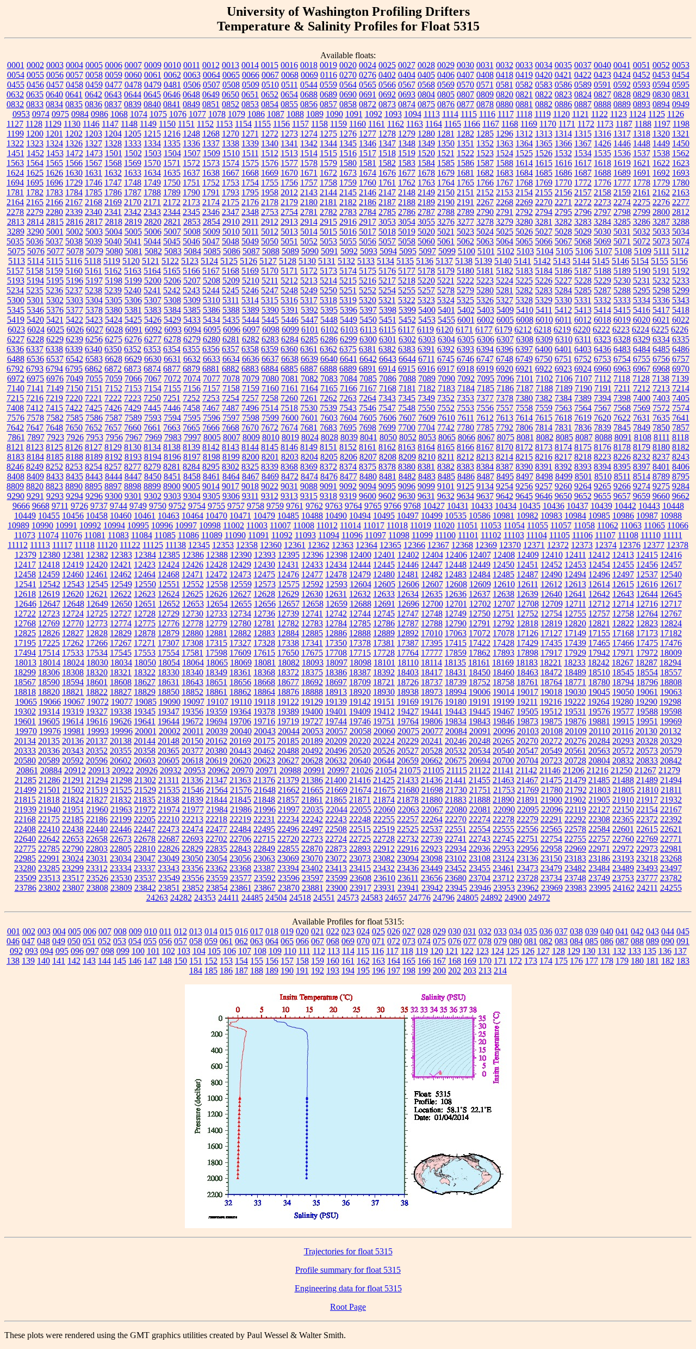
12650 (121, 603)
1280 (426, 133)
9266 (622, 486)
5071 (622, 241)
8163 (406, 447)
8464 (231, 476)
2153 (504, 192)
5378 (94, 310)
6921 (524, 368)
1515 (328, 153)
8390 (524, 466)
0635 (35, 94)
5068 (583, 241)
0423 (602, 74)
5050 (269, 241)
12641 (575, 594)
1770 (563, 182)
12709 (552, 603)
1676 (387, 172)
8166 (465, 447)
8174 (563, 447)
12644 (647, 594)
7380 (524, 398)
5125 (229, 261)
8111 (662, 437)
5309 (192, 300)
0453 (661, 74)
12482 (432, 574)
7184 (466, 388)
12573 (265, 584)
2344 (172, 212)
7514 (269, 407)
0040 (602, 65)
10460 (121, 515)
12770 (73, 623)
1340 (269, 143)
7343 (387, 398)
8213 (485, 456)
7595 (192, 417)
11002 (233, 525)
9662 (680, 496)
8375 (367, 466)
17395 (432, 643)
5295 (641, 290)
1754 (250, 182)
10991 (66, 525)
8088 (603, 437)
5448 (329, 319)
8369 (309, 466)
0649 (211, 94)
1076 (178, 114)
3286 (641, 221)
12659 (336, 603)
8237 (661, 456)
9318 (328, 496)
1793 (230, 192)
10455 (49, 515)
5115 (54, 261)
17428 (503, 643)
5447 (309, 319)
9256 (524, 486)
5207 (192, 280)
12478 (336, 574)
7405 (680, 398)
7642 (15, 427)
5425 (133, 319)
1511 (250, 153)
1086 (256, 114)
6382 (387, 349)
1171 (566, 123)
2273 (602, 202)
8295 (211, 466)
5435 (231, 319)
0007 (133, 65)
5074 (680, 241)
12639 (527, 594)
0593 (641, 84)
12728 (145, 613)
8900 (172, 486)
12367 (438, 545)
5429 (172, 319)
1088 (295, 114)
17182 (671, 633)
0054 (15, 74)
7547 (387, 407)
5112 (680, 251)
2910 (231, 221)
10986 (623, 515)
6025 (55, 329)
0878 (485, 104)
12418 (49, 564)
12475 (264, 574)
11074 (48, 535)
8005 (212, 437)
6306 (485, 339)
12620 (73, 594)
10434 (506, 505)
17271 (145, 643)
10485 (288, 515)
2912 (269, 221)
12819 (551, 623)
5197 (94, 280)
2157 (583, 192)
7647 (35, 427)
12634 (408, 594)
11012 (327, 525)
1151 (186, 123)
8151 (328, 447)
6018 (602, 319)
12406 (456, 554)
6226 (679, 329)
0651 (250, 94)
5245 (230, 290)
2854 (211, 221)
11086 (188, 535)
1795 (250, 192)
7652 (93, 427)
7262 (328, 398)
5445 (270, 319)
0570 (465, 84)
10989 (18, 525)
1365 (543, 143)
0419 (524, 74)
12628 (264, 594)
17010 (432, 633)
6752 (583, 359)
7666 (211, 427)
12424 (168, 564)
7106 (564, 378)
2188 (406, 202)
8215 (524, 456)
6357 (230, 349)
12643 (623, 594)
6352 (132, 349)
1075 (158, 114)
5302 (55, 300)
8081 (525, 437)
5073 (661, 241)
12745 (384, 613)
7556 (485, 407)
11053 (490, 525)
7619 (583, 417)
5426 (152, 319)
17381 (384, 643)
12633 (384, 594)
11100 (445, 535)
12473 (240, 574)
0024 (367, 65)
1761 (387, 182)
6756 (661, 359)
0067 (270, 74)
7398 (622, 398)
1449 (661, 143)
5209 (231, 280)
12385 (169, 554)
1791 (211, 192)
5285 (583, 290)
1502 (133, 153)
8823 (54, 486)
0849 (191, 104)
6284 (290, 339)
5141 (522, 261)
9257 (543, 486)
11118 (84, 545)
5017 (367, 231)
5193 (15, 280)
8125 (54, 447)
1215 (152, 133)
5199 (133, 280)
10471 (240, 515)
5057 (387, 241)
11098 (398, 535)
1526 (543, 153)
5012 (269, 231)
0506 (192, 84)
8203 (290, 456)
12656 (265, 603)
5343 (680, 300)
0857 (328, 104)
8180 (661, 447)
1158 (319, 123)
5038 (74, 241)
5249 (309, 290)
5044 (152, 241)
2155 (543, 192)
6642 (368, 359)
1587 (485, 163)
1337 (211, 143)
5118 (92, 261)
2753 (269, 212)
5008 (192, 231)
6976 (55, 378)
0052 (661, 65)
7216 (35, 398)
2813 (15, 221)
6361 (309, 349)
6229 (55, 339)
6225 (660, 329)
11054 (514, 525)
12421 (121, 564)
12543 (73, 584)
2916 (348, 221)
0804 (426, 94)
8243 (680, 456)
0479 (152, 84)
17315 (216, 643)
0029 (446, 65)
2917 (367, 221)
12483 (456, 574)
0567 (406, 84)
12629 (288, 594)
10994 (114, 525)
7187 (524, 388)
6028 (114, 329)
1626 (54, 172)
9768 (412, 505)
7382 (543, 398)
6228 (35, 339)
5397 (368, 310)
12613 (575, 584)
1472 (74, 153)
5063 (485, 241)
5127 (268, 261)
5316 (289, 300)
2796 (583, 212)
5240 (132, 290)
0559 (328, 84)
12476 (288, 574)
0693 (406, 94)
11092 (282, 535)
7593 (152, 417)
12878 (145, 633)
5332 (602, 300)
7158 (231, 388)
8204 (309, 456)
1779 (661, 182)
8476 (329, 476)
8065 (447, 437)
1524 (504, 153)
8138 (172, 447)
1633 (132, 172)
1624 (15, 172)
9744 (118, 505)
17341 (312, 643)
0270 (348, 74)
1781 (15, 192)
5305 (113, 300)
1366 (563, 143)
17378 (360, 643)
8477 (348, 476)
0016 (289, 65)
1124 (637, 114)
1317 (622, 133)
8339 (269, 466)
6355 (191, 349)
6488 (15, 359)
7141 (35, 388)
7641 (680, 417)
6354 (172, 349)
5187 (583, 270)
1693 (680, 172)
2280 (54, 212)
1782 (35, 192)
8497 (524, 476)
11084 (141, 535)
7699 (387, 427)
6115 (387, 329)
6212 (523, 329)
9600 (367, 496)
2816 (74, 221)
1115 (469, 114)
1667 (230, 172)
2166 (54, 202)
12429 (240, 564)
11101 (468, 535)
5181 (485, 270)
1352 (485, 143)
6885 (289, 368)
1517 (367, 153)
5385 (192, 310)
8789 (661, 476)
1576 (269, 163)
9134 (485, 486)
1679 (446, 172)
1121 (580, 114)
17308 (192, 643)
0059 (113, 74)
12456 (647, 564)
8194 (152, 456)
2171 (152, 202)
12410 (552, 554)
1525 (524, 153)
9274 (641, 486)
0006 (113, 65)
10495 (384, 515)
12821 (599, 623)
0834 (54, 104)
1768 (524, 182)
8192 (113, 456)
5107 (603, 251)
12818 (527, 623)
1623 (680, 163)
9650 (563, 496)
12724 (73, 613)
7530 (309, 407)
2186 (367, 202)
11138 (175, 545)
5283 (543, 290)
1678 (426, 172)
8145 (269, 447)
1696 (54, 182)
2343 (152, 212)
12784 (336, 623)
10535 (456, 515)
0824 (583, 94)
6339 (74, 349)
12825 (25, 633)
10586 (479, 515)
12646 (25, 603)
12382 (97, 554)
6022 (680, 319)
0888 (602, 104)
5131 (326, 261)
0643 (113, 94)
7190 (583, 388)
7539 (328, 407)
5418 (680, 310)
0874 (406, 104)
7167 (368, 388)
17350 (336, 643)
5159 (54, 270)
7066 (133, 378)
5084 (192, 251)
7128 (641, 378)
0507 (211, 84)
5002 (74, 231)
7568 (622, 407)
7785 (485, 427)
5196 (74, 280)
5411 (544, 310)
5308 (172, 300)
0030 (465, 65)
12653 (193, 603)
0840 (152, 104)
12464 (145, 574)
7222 (113, 398)
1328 (113, 143)
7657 (113, 427)
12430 (264, 564)
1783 (54, 192)
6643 (387, 359)
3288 (680, 221)
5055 (348, 241)
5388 (231, 310)
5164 (152, 270)
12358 (247, 545)
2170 (132, 202)
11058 (584, 525)
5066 (543, 241)
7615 (543, 417)
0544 (309, 84)
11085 (165, 535)
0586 (563, 84)
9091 (328, 486)
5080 (114, 251)
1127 (15, 123)
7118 (621, 378)
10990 (42, 525)
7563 (563, 407)
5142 (542, 261)
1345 (348, 143)
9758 (255, 505)
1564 (35, 163)
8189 (94, 456)
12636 (456, 594)
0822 (543, 94)
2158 (602, 192)
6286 (329, 339)
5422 (74, 319)
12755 (575, 613)
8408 (15, 476)
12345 (199, 545)
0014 (250, 65)
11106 (582, 535)
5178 (426, 270)
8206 (348, 456)
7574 (680, 407)
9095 (387, 486)
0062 (172, 74)
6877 (172, 368)
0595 (680, 84)
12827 (73, 633)
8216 (543, 456)
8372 (328, 466)
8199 (231, 456)
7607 (407, 417)
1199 (15, 133)
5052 (309, 241)
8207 (368, 456)
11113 (40, 545)
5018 (387, 231)
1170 (547, 123)
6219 (562, 329)
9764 (353, 505)
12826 (49, 633)
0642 (93, 94)
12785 (360, 623)
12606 (408, 584)
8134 (152, 447)
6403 (583, 349)
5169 (250, 270)
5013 (289, 231)
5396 (348, 310)
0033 (524, 65)
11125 (152, 545)
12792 (503, 623)
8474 (309, 476)
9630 (406, 496)
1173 (604, 123)
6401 (563, 349)
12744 (360, 613)
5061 (446, 241)
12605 (384, 584)
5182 (504, 270)
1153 (224, 123)
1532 (563, 153)
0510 (270, 84)
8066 (466, 437)
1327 (93, 143)
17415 (456, 643)
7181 (407, 388)
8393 (583, 466)
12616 (647, 584)
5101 (486, 251)
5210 (250, 280)
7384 (563, 398)
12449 (479, 564)
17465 (599, 643)
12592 (313, 584)
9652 (583, 496)
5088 (270, 251)
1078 (217, 114)
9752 (177, 505)
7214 (680, 388)
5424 (113, 319)
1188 (643, 123)
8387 (504, 466)
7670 (250, 427)
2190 (446, 202)
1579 (328, 163)
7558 (524, 407)
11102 (491, 535)
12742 (336, 613)
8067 (486, 437)
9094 (367, 486)
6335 (680, 339)
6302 (407, 339)
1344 (328, 143)
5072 (641, 241)
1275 (328, 133)
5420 (35, 319)
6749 (524, 359)
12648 (73, 603)
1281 (446, 133)
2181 (328, 202)
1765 (465, 182)
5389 (250, 310)
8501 (583, 476)
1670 (289, 172)
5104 (545, 251)
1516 (348, 153)
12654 (217, 603)
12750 (479, 613)
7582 (55, 417)
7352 (446, 398)
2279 (35, 212)
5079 (94, 251)
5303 (74, 300)
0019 (328, 65)
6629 (133, 359)
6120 (444, 329)
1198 (681, 123)
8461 (211, 476)
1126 (675, 114)
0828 (622, 94)
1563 (15, 163)
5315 (269, 300)
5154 (640, 261)
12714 (623, 603)
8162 (387, 447)
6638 (290, 359)
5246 (250, 290)
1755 (269, 182)
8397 (641, 466)
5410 (524, 310)
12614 (599, 584)
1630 (74, 172)
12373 (582, 545)
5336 (661, 300)
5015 (328, 231)
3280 (524, 221)
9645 (524, 496)
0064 (211, 74)
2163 (680, 192)
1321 (680, 133)
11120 (107, 545)
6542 (74, 359)
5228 (583, 280)
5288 (622, 290)
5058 (406, 241)
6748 (504, 359)
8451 (172, 476)
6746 (465, 359)
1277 (367, 133)
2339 (74, 212)
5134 (385, 261)
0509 (250, 84)
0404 (406, 74)
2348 (250, 212)
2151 (465, 192)
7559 (543, 407)
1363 (504, 143)
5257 (426, 290)
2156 (563, 192)
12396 (313, 554)
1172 (585, 123)
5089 (290, 251)
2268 (504, 202)
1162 (395, 123)
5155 (659, 261)
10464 (192, 515)
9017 (230, 486)
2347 (230, 212)
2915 (328, 221)
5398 (387, 310)
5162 (113, 270)
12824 (671, 623)
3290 (35, 231)
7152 (113, 388)
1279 (406, 133)
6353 (152, 349)
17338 (288, 643)
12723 (49, 613)
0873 (387, 104)
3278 (485, 221)
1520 (426, 153)
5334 (641, 300)
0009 (152, 65)
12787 (408, 623)
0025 (387, 65)
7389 (583, 398)
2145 (348, 192)
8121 (15, 447)
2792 (524, 212)
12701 (456, 603)
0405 (426, 74)
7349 (426, 398)
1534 (583, 153)
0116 (328, 74)
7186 (505, 388)
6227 (15, 339)
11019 (420, 525)
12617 (671, 584)
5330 (563, 300)
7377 (485, 398)
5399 (407, 310)
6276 (133, 339)
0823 (563, 94)
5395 (329, 310)
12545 (97, 584)
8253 (74, 466)
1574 (230, 163)
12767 (671, 613)
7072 (172, 378)
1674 (367, 172)
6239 (74, 339)
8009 (251, 437)
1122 (599, 114)
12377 (653, 545)
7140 (15, 388)
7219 (54, 398)
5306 (133, 300)
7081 (290, 378)
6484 (641, 349)
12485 (503, 574)
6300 (368, 339)
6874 (152, 368)
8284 (191, 466)
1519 (406, 153)
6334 (661, 339)
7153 (133, 388)
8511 (622, 476)
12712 (599, 603)
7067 (152, 378)
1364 (524, 143)
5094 (388, 251)
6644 (407, 359)
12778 (192, 623)
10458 (97, 515)
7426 (113, 407)
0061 (152, 74)
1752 (211, 182)
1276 (348, 133)
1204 (113, 133)
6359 (269, 349)
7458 (191, 407)
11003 (257, 525)
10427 (434, 505)
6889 (348, 368)
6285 (309, 339)
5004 (113, 231)
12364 (366, 545)
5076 (36, 251)
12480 (384, 574)
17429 (527, 643)
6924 (583, 368)
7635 (661, 417)
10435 (529, 505)
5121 (150, 261)
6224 (640, 329)
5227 (563, 280)
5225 (524, 280)
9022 (269, 486)
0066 (250, 74)
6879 (191, 368)
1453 (55, 153)
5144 (581, 261)
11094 (328, 535)
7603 (329, 417)
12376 (630, 545)
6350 (113, 349)
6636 (250, 359)
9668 (40, 505)
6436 (602, 349)
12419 (73, 564)
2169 (113, 202)
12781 (264, 623)
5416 (641, 310)
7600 (290, 417)
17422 (479, 643)
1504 (172, 153)
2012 (289, 192)
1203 (93, 133)
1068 (119, 114)
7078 (231, 378)
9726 (79, 505)
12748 (432, 613)
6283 (270, 339)
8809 (15, 486)
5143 (561, 261)
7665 (191, 427)
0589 (583, 84)
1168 (509, 123)
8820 (35, 486)
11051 (467, 525)
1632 (113, 172)
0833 (35, 104)
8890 (74, 486)
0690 (348, 94)
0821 (524, 94)
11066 (677, 525)
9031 (289, 486)
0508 (231, 84)
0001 (15, 65)
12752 (527, 613)
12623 (145, 594)
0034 (543, 65)
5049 (250, 241)
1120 (561, 114)
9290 (15, 496)
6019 (622, 319)
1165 (452, 123)
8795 (680, 476)
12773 (97, 623)
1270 (230, 133)
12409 (528, 554)
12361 (295, 545)
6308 (524, 339)
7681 (309, 427)
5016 (348, 231)
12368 (462, 545)
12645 (671, 594)
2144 (328, 192)
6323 (602, 339)
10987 (647, 515)
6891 (367, 368)
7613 (504, 417)
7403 (661, 398)
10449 (25, 515)
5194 (35, 280)
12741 (312, 613)
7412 (35, 407)
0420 (543, 74)
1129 (53, 123)
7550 (426, 407)
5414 (602, 310)
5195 (55, 280)
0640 (54, 94)
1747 (113, 182)
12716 (647, 603)
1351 (465, 143)
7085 (368, 378)
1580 (348, 163)
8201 (270, 456)
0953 (21, 114)
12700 (432, 603)
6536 (35, 359)
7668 (230, 427)
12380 (49, 554)
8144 (250, 447)
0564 (348, 84)
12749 (456, 613)
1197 (662, 123)
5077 (55, 251)
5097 (427, 251)
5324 (446, 300)
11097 (375, 535)
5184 (543, 270)
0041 (622, 65)
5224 (504, 280)
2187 (387, 202)
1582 (387, 163)
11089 (211, 535)
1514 (309, 153)
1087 (275, 114)
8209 (407, 456)
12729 (168, 613)
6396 (504, 349)
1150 (167, 123)
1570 (152, 163)
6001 (466, 319)
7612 (485, 417)
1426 (602, 143)
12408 (504, 554)
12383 (121, 554)
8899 (152, 486)
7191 (603, 388)
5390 (270, 310)
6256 (94, 339)
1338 (230, 143)
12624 (168, 594)
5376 (55, 310)
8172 (524, 447)
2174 (211, 202)
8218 (583, 456)
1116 (487, 114)
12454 (599, 564)
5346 (35, 310)
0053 (680, 65)
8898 (132, 486)
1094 (412, 114)
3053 (387, 221)
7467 (211, 407)
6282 (250, 339)
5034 (680, 231)
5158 (35, 270)
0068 (290, 74)
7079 (250, 378)
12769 (49, 623)
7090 (446, 378)
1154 (243, 123)
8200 (250, 456)
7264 (367, 398)
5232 (661, 280)
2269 (524, 202)
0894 (661, 104)
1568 (113, 163)
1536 (622, 153)
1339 (250, 143)
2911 (250, 221)
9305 (211, 496)
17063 (456, 633)
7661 (152, 427)
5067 (563, 241)
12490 (551, 574)
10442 (625, 505)
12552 (193, 584)
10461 (145, 515)
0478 (133, 84)
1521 (446, 153)
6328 (622, 339)
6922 (543, 368)
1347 (387, 143)
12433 (312, 564)
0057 (74, 74)
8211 (446, 456)
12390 (241, 554)
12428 (216, 564)
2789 (465, 212)
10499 (432, 515)
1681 (465, 172)
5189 (622, 270)
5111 (662, 251)
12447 (432, 564)
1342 (309, 143)
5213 (309, 280)
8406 (680, 466)
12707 (504, 603)
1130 (72, 123)
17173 (647, 633)
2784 (367, 212)
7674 (289, 427)
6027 (94, 329)
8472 (290, 476)
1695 (35, 182)
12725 (97, 613)
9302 (152, 496)
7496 (250, 407)
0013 (230, 65)
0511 (289, 84)
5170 (269, 270)
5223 (485, 280)
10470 (216, 515)
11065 (654, 525)
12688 (360, 603)
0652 (269, 94)
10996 (162, 525)
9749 (138, 505)
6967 (641, 368)
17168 (623, 633)
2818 (113, 221)
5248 (289, 290)
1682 (485, 172)
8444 (113, 476)
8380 (406, 466)
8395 (622, 466)
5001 (55, 231)
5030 (602, 231)
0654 (289, 94)
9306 (231, 496)
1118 (524, 114)
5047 (211, 241)
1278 (387, 133)
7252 (191, 398)
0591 (602, 84)
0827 (602, 94)
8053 (427, 437)
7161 (290, 388)
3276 (446, 221)
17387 (408, 643)
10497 (408, 515)
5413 (583, 310)
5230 (622, 280)
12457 (671, 564)
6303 (427, 339)
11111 (672, 535)
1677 (406, 172)
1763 (426, 182)
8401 (661, 466)
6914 (387, 368)
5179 (446, 270)
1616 (563, 163)
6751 (563, 359)
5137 (444, 261)
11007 (280, 525)
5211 (270, 280)
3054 (406, 221)
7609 (427, 417)
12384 (145, 554)
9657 (622, 496)
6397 (524, 349)
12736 (264, 613)
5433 (192, 319)
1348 (406, 143)
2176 (250, 202)
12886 (336, 633)
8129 (113, 447)
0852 (230, 104)
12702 (480, 603)
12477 (312, 574)
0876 (446, 104)
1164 (433, 123)
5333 (622, 300)
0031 (485, 65)
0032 (504, 65)
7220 (74, 398)
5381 (133, 310)
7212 (641, 388)
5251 (348, 290)
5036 (35, 241)
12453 (575, 564)
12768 (25, 623)
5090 (310, 251)
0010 (172, 65)
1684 (524, 172)
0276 (367, 74)
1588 (504, 163)
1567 (93, 163)
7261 (309, 398)
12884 (288, 633)
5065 (524, 241)
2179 (289, 202)
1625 (35, 172)
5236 (54, 290)
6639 (309, 359)
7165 (329, 388)
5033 (661, 231)
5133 (366, 261)
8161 (367, 447)
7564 (583, 407)
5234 (15, 290)
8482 (407, 476)
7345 (406, 398)
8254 (93, 466)
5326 (485, 300)
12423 (145, 564)
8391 (543, 466)
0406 (446, 74)
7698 (367, 427)
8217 (563, 456)
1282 (465, 133)
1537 (641, 153)
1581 (367, 163)
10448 (673, 505)
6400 (543, 349)
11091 (258, 535)
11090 (235, 535)
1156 (281, 123)
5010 (231, 231)
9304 (192, 496)
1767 (504, 182)
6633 (211, 359)
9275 (661, 486)
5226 (543, 280)
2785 (387, 212)
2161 (641, 192)
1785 (93, 192)
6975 (35, 378)
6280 (211, 339)
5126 (248, 261)
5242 (172, 290)
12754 (551, 613)
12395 (289, 554)
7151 (94, 388)
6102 (329, 329)
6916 (426, 368)
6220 (582, 329)
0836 (93, 104)
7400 (641, 398)
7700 (406, 427)
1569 (132, 163)
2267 (485, 202)
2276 (661, 202)
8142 (211, 447)
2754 (289, 212)
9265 (602, 486)
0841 (172, 104)
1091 (354, 114)
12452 (551, 564)
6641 (348, 359)
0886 (563, 104)
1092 (373, 114)
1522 (465, 153)
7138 (660, 378)
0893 (641, 104)
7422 (74, 407)
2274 (622, 202)
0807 (465, 94)
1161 (376, 123)
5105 (564, 251)
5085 (212, 251)
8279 (152, 466)
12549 (121, 584)
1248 (191, 133)
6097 (251, 329)
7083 (329, 378)
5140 (503, 261)
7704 (426, 427)
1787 (132, 192)
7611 (465, 417)
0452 (641, 74)
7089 (427, 378)
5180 (465, 270)
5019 (406, 231)
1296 (504, 133)
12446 (408, 564)
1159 (338, 123)
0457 (55, 84)
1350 (446, 143)
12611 (527, 584)
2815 (55, 221)
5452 (407, 319)
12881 (216, 633)
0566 (387, 84)
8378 (387, 466)
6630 (152, 359)
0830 (661, 94)
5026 (524, 231)
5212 (289, 280)
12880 (192, 633)
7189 (564, 388)
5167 (211, 270)
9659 (641, 496)
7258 (269, 398)
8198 (211, 456)
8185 (55, 456)
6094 (192, 329)
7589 (133, 417)
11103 (514, 535)
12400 (360, 554)
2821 (172, 221)
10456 (73, 515)
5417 (661, 310)
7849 (641, 427)
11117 (62, 545)
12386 (193, 554)
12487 (527, 574)
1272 (269, 133)
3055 (426, 221)
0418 (504, 74)
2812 (680, 212)
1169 (528, 123)
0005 (94, 65)
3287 (661, 221)
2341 (113, 212)
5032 (641, 231)
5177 (406, 270)
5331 (583, 300)
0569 (446, 84)
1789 (172, 192)
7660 (132, 427)
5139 (483, 261)
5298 (661, 290)
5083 (173, 251)
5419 (15, 319)
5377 (74, 310)
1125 (656, 114)
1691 (641, 172)
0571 (485, 84)
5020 (426, 231)
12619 (49, 594)
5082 (153, 251)
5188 (602, 270)
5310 (211, 300)
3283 (583, 221)
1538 (661, 153)
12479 (360, 574)
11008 (303, 525)
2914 (309, 221)
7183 (446, 388)
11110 (651, 535)
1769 (543, 182)
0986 (99, 114)
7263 (348, 398)
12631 (336, 594)
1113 (432, 114)
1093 (393, 114)
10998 (210, 525)
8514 (641, 476)
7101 (524, 378)
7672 (269, 427)
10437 (577, 505)
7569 (641, 407)
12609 (480, 584)
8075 (505, 437)
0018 (309, 65)
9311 (250, 496)
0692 (387, 94)
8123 (35, 447)
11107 (605, 535)
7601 (309, 417)
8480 (368, 476)
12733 (216, 613)
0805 (446, 94)
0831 (680, 94)
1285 (485, 133)
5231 (641, 280)
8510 (603, 476)
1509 (211, 153)
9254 (504, 486)
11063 (631, 525)
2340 (93, 212)
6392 (446, 349)
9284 (680, 486)
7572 (661, 407)
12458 (25, 574)
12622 (121, 594)
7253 (211, 398)
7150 (74, 388)
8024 (310, 437)
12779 (216, 623)
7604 (348, 417)
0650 (230, 94)
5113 (16, 261)
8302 (230, 466)
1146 (91, 123)
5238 (93, 290)
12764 (647, 613)
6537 (55, 359)
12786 (384, 623)
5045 (172, 241)
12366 (414, 545)
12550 (145, 584)
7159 (250, 388)
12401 (384, 554)
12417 (25, 564)
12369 (486, 545)
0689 (328, 94)
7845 (622, 427)
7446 (172, 407)
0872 (367, 104)
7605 (368, 417)
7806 (524, 427)
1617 (583, 163)
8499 (564, 476)
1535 (602, 153)
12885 (312, 633)
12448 (456, 564)
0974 (40, 114)
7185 (485, 388)
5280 (485, 290)
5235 (35, 290)
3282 (563, 221)
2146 (367, 192)
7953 (94, 437)
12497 (623, 574)
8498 (544, 476)
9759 (275, 505)
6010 (544, 319)
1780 (680, 182)
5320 (367, 300)
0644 (132, 94)
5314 (250, 300)
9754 (197, 505)
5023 (465, 231)
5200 (152, 280)
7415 (54, 407)
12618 (25, 594)
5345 (15, 310)
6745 (446, 359)
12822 (623, 623)
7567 (602, 407)
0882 (543, 104)
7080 (270, 378)
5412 (563, 310)
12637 (479, 594)
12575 (289, 584)
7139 (680, 378)
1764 (446, 182)
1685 (543, 172)
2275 (641, 202)
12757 (599, 613)
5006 (152, 231)
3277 (465, 221)
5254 (387, 290)
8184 (35, 456)
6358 (250, 349)
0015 (269, 65)
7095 (485, 378)
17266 (97, 643)
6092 (153, 329)
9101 (446, 486)
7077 (211, 378)
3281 (543, 221)
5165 (172, 270)
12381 (73, 554)
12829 (121, 633)
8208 (387, 456)
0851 (211, 104)
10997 (186, 525)
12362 (319, 545)
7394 (602, 398)
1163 (414, 123)
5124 (209, 261)
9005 (191, 486)
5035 (15, 241)
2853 (192, 221)
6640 (329, 359)
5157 (15, 270)
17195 (25, 643)
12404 (432, 554)
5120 (131, 261)
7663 (172, 427)
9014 (211, 486)
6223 (621, 329)
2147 (387, 192)
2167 (74, 202)
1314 (563, 133)
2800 (661, 212)
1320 (661, 133)
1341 (289, 143)
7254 (230, 398)
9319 (348, 496)
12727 (121, 613)
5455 (446, 319)
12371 (534, 545)
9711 (60, 505)
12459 (49, 574)
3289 (15, 231)
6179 (503, 329)
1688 (602, 172)
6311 (583, 339)
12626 (216, 594)
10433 (482, 505)
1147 (110, 123)
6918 (465, 368)
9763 (334, 505)
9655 (602, 496)
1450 (680, 143)
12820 (575, 623)
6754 (622, 359)
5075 (16, 251)
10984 (575, 515)
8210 (427, 456)
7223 (132, 398)
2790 (485, 212)
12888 (360, 633)
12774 (121, 623)
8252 (54, 466)
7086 (387, 378)
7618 (563, 417)
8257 (113, 466)
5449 (348, 319)
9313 (289, 496)
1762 (406, 182)
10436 (553, 505)
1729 (74, 182)
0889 (622, 104)
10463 (168, 515)
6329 (641, 339)
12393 (265, 554)
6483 (622, 349)
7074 (192, 378)
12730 (192, 613)
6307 (505, 339)
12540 (671, 574)
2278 (15, 212)
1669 (269, 172)
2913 (289, 221)
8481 (387, 476)
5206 (172, 280)
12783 (312, 623)
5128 (287, 261)
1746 (93, 182)
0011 (191, 65)
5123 (189, 261)
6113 (368, 329)
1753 (230, 182)
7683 (328, 427)
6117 (406, 329)
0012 (211, 65)
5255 (406, 290)
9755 (216, 505)
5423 (94, 319)
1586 (465, 163)
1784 (74, 192)
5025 (504, 231)
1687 (583, 172)
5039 (93, 241)
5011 (250, 231)
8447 (133, 476)
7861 (16, 437)
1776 (602, 182)
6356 (211, 349)
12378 (677, 545)
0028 (426, 65)
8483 (427, 476)
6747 (485, 359)
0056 (55, 74)
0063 (192, 74)
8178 (622, 447)
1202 (74, 133)
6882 (230, 368)
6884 (269, 368)
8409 (35, 476)
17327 (240, 643)
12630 (312, 594)
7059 (113, 378)
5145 (601, 261)
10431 (458, 505)
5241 (152, 290)
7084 (348, 378)
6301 (387, 339)
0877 (465, 104)
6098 (270, 329)
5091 (329, 251)
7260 (289, 398)
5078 (75, 251)
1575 (250, 163)
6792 (15, 368)
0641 (74, 94)
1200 (35, 133)
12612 (551, 584)
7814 (543, 427)
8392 (563, 466)
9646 (543, 496)
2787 (426, 212)
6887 (309, 368)
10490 (336, 515)
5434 (211, 319)
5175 (367, 270)
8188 (74, 456)
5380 (113, 310)
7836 (583, 427)
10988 (671, 515)
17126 (527, 633)
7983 (173, 437)
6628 (113, 359)
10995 (138, 525)
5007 (172, 231)
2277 (680, 202)
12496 (599, 574)
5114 (35, 261)
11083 (118, 535)
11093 (305, 535)
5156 (679, 261)
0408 (485, 74)
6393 (465, 349)
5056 (367, 241)
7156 (192, 388)
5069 (602, 241)
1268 (211, 133)
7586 (94, 417)
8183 (15, 456)
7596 (211, 417)
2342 (132, 212)
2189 (426, 202)
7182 (427, 388)
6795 (74, 368)
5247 (269, 290)
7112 (602, 378)
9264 (583, 486)
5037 (54, 241)
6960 (602, 368)
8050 (388, 437)
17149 (575, 633)
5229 (602, 280)
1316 (602, 133)
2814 (35, 221)
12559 (241, 584)
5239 (113, 290)
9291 (35, 496)
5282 (524, 290)
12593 (336, 584)
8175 (583, 447)
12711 (575, 603)
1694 (15, 182)
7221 (93, 398)
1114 (450, 114)
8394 (602, 466)
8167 (485, 447)
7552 (446, 407)
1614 (524, 163)
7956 (114, 437)
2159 (622, 192)
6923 (563, 368)
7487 (230, 407)
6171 (464, 329)
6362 (328, 349)
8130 (132, 447)
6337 (35, 349)
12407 (480, 554)
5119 (111, 261)
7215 (15, 398)
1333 (132, 143)
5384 (172, 310)
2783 (348, 212)
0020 (348, 65)
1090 (334, 114)
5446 (290, 319)
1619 (622, 163)
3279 (504, 221)
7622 (622, 417)
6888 (328, 368)
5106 (584, 251)
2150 (446, 192)
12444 (360, 564)
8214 (504, 456)
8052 (408, 437)
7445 (152, 407)
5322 (406, 300)
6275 (113, 339)
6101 (310, 329)
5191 (661, 270)
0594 (661, 84)
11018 (397, 525)
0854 (269, 104)
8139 (191, 447)
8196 (172, 456)
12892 (408, 633)
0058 (94, 74)
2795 (563, 212)
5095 (408, 251)
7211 (622, 388)
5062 (465, 241)
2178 (269, 202)
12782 (288, 623)
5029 (583, 231)
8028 (329, 437)
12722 (25, 613)
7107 (583, 378)
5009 (211, 231)
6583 (94, 359)
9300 (113, 496)
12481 (408, 574)
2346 (211, 212)
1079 (236, 114)
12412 (599, 554)
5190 (641, 270)
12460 (73, 574)
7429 (132, 407)
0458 (74, 84)
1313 (543, 133)
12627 (240, 594)
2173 (191, 202)
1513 (289, 153)
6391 (426, 349)
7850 (661, 427)
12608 (456, 584)
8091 (623, 437)
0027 (406, 65)
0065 (231, 74)
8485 (446, 476)
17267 (121, 643)
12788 (432, 623)
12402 (408, 554)
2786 (406, 212)
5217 (387, 280)
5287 (602, 290)
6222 (601, 329)
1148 (129, 123)
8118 (680, 437)
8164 (426, 447)
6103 (349, 329)
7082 (309, 378)
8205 (329, 456)
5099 (447, 251)
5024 (485, 231)
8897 (113, 486)
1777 (622, 182)
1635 (172, 172)
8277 (132, 466)
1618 (602, 163)
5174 (348, 270)
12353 (223, 545)
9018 (250, 486)
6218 (542, 329)
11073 (24, 535)
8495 (505, 476)
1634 (152, 172)
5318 (328, 300)
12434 (336, 564)
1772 (583, 182)
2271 (563, 202)
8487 (485, 476)
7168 (387, 388)
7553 (465, 407)
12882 (240, 633)
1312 (524, 133)
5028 (563, 231)
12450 (503, 564)
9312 (269, 496)
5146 (620, 261)
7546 (367, 407)
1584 (426, 163)
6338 (54, 349)
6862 (93, 368)
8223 (602, 456)
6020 (641, 319)
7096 (505, 378)
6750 (543, 359)
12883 (264, 633)
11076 (71, 535)
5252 (367, 290)
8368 (289, 466)
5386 (211, 310)
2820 (152, 221)
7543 (348, 407)
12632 (360, 594)
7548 (406, 407)
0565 (367, 84)
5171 (289, 270)
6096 (231, 329)
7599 (270, 417)
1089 (315, 114)
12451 (527, 564)
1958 (269, 192)
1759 (348, 182)
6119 (425, 329)
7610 (446, 417)
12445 (384, 564)
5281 (504, 290)
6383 (406, 349)
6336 (15, 349)
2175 (230, 202)
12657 (289, 603)
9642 (504, 496)
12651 (145, 603)
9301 (133, 496)
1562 (680, 153)
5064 (504, 241)
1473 (94, 153)
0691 (367, 94)
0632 (15, 94)
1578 (309, 163)
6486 (680, 349)
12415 (647, 554)
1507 (192, 153)
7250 (152, 398)
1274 (309, 133)
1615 (543, 163)
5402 (466, 310)
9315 (309, 496)
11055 (537, 525)
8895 (93, 486)
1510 (231, 153)
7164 (309, 388)
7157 (211, 388)
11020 (444, 525)
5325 (465, 300)
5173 (328, 270)
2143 (309, 192)
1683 (504, 172)
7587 (113, 417)
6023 (16, 329)
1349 (426, 143)
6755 (641, 359)
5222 (465, 280)
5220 (426, 280)
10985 (599, 515)
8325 (250, 466)
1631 (93, 172)
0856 (309, 104)
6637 (270, 359)
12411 (575, 554)
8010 (270, 437)
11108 (628, 535)
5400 (427, 310)
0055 (35, 74)
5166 (191, 270)
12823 (647, 623)
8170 (504, 447)
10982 (527, 515)
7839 (602, 427)
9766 (392, 505)
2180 (309, 202)
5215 (348, 280)
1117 (506, 114)
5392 (309, 310)
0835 (74, 104)
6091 (133, 329)
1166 (471, 123)
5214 (328, 280)
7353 (465, 398)
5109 (642, 251)
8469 (270, 476)
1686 (563, 172)
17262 (73, 643)
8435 (74, 476)
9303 (172, 496)
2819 (133, 221)
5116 (73, 261)
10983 (551, 515)
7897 (36, 437)
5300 (15, 300)
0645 (152, 94)
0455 (15, 84)
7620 (602, 417)
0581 (504, 84)
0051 (641, 65)
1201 (54, 133)
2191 (465, 202)
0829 (641, 94)
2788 (446, 212)
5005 (133, 231)
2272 (583, 202)
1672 (328, 172)
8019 (290, 437)
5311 (230, 300)
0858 (348, 104)
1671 (309, 172)
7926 (75, 437)
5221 (446, 280)
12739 (288, 613)
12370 (510, 545)
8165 (446, 447)
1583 (406, 163)
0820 (504, 94)
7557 (504, 407)
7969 (153, 437)
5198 (113, 280)
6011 (563, 319)
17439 (575, 643)
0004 (74, 65)
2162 (661, 192)
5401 (446, 310)
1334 (152, 143)
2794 (543, 212)
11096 (352, 535)
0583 (543, 84)
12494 (575, 574)
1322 (15, 143)
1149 (148, 123)
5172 (309, 270)
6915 (406, 368)
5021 (446, 231)
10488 (312, 515)
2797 (602, 212)
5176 (387, 270)
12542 (49, 584)
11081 (94, 535)
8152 (348, 447)
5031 (622, 231)
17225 (49, 643)
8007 (231, 437)
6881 (211, 368)
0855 (289, 104)
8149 (309, 447)
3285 (622, 221)
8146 (289, 447)
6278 (172, 339)
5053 (328, 241)
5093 (368, 251)
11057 (560, 525)
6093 (173, 329)
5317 (309, 300)
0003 (55, 65)
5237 (74, 290)
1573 (211, 163)
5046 (191, 241)
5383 (152, 310)
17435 (551, 643)
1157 (300, 123)
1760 (367, 182)
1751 (191, 182)
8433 (55, 476)
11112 (18, 545)
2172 (172, 202)
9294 (74, 496)
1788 (152, 192)
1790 (191, 192)
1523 (485, 153)
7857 (680, 427)
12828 (97, 633)
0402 (387, 74)
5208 (211, 280)
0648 (191, 94)
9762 (314, 505)
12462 (121, 574)
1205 (132, 133)
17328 (264, 643)
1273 (289, 133)
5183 (524, 270)
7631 (641, 417)
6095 (212, 329)
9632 (446, 496)
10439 (601, 505)
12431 (288, 564)
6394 (485, 349)
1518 (387, 153)
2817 (94, 221)
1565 (54, 163)
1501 (113, 153)
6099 (290, 329)
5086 (231, 251)
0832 (15, 104)
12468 (168, 574)
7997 (192, 437)
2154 (524, 192)
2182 (348, 202)
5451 (387, 319)
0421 (563, 74)
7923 (55, 437)
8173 (543, 447)
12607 (432, 584)
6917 (446, 368)
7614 (524, 417)
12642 (599, 594)
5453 (427, 319)
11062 (607, 525)
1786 (113, 192)
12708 (528, 603)
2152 (485, 192)
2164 (15, 202)
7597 (231, 417)
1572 (191, 163)
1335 (172, 143)
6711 (426, 359)
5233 (680, 280)
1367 (583, 143)
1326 (74, 143)
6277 (152, 339)
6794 (54, 368)
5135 (405, 261)
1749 (152, 182)
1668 (250, 172)
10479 (264, 515)
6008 (524, 319)
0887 (583, 104)
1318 (641, 133)
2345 (191, 212)
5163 (132, 270)
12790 (456, 623)
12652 (169, 603)
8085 (564, 437)
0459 (94, 84)
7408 (15, 407)
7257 (250, 398)
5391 (290, 310)
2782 (328, 212)
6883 (250, 368)
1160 (357, 123)
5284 (563, 290)
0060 (133, 74)
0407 (465, 74)
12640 (551, 594)
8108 (642, 437)
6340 (93, 349)
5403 (485, 310)
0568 (426, 84)
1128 (34, 123)
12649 (97, 603)
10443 (649, 505)
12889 (384, 633)
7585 (74, 417)
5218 (406, 280)
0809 (485, 94)
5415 (622, 310)
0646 (172, 94)
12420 (97, 564)
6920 (504, 368)
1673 (348, 172)
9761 (294, 505)
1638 (211, 172)
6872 (113, 368)
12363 (342, 545)
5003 (94, 231)
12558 (217, 584)
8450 (152, 476)
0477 (113, 84)
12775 (145, 623)
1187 (624, 123)
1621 (641, 163)
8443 (94, 476)
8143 (230, 447)
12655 (241, 603)
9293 (55, 496)
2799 (641, 212)
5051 (289, 241)
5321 (387, 300)
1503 (152, 153)
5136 (424, 261)
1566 (74, 163)
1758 (328, 182)
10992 (90, 525)
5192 (680, 270)
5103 (525, 251)
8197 (192, 456)
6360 (289, 349)
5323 (426, 300)
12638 (503, 594)
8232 (641, 456)
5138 (464, 261)
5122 (170, 261)
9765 (373, 505)
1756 (289, 182)
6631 (172, 359)
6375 (348, 349)
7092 (466, 378)
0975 (60, 114)
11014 (350, 525)
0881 (524, 104)
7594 (172, 417)
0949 (680, 104)
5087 (251, 251)
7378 (504, 398)
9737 (99, 505)
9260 (563, 486)
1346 (367, 143)
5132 (346, 261)
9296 (94, 496)
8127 (93, 447)
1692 (661, 172)
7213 (661, 388)
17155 (599, 633)
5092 (349, 251)
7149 (55, 388)
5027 (543, 231)
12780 (240, 623)
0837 (113, 104)
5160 (74, 270)
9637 (485, 496)
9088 (309, 486)
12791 (479, 623)
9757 (236, 505)
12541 (25, 584)
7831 (563, 427)
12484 (479, 574)
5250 (328, 290)
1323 (35, 143)
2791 (504, 212)
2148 (406, 192)
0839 (132, 104)
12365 (390, 545)
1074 (138, 114)
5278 (446, 290)
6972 (15, 378)
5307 (152, 300)
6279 (192, 339)
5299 (680, 290)
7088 (407, 378)
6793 (35, 368)
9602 (387, 496)
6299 (348, 339)
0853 (250, 104)
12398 (336, 554)
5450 (368, 319)
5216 (367, 280)
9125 (465, 486)
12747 (408, 613)
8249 (35, 466)
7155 (172, 388)
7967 (133, 437)
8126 (74, 447)
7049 (74, 378)
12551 (169, 584)
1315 (583, 133)
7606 (387, 417)
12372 (558, 545)
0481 (172, 84)
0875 (426, 104)
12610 (504, 584)
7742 (446, 427)
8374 (348, 466)
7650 (74, 427)
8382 (446, 466)
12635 (432, 594)
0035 (563, 65)
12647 (49, 603)
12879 (168, 633)
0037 (583, 65)
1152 (205, 123)
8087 (584, 437)
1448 (641, 143)
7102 (544, 378)
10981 (503, 515)
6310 (564, 339)
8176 (602, 447)
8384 (485, 466)
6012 (583, 319)
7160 (270, 388)
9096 (406, 486)
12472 (216, 574)
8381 (426, 466)
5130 (307, 261)
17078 (503, 633)
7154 (152, 388)
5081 (133, 251)
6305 (466, 339)
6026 (75, 329)
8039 (349, 437)
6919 (485, 368)
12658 (313, 603)
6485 (661, 349)
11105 (559, 535)
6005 (505, 319)
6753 (602, 359)
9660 (661, 496)
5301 (35, 300)
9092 (348, 486)
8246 (15, 466)
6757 (680, 359)
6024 (36, 329)
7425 (93, 407)
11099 (422, 535)
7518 (289, 407)
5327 (504, 300)
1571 (172, 163)
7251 (172, 398)
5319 (348, 300)
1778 (641, 182)
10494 (360, 515)
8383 (465, 466)
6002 (485, 319)
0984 (80, 114)
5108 (623, 251)
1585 (446, 163)
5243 (191, 290)
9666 (21, 505)
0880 (504, 104)
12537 (647, 574)
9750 (157, 505)
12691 (384, 603)
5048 (230, 241)
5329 (543, 300)
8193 (133, 456)
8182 (680, 447)
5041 (132, 241)
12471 (192, 574)
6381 (367, 349)
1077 (197, 114)
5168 (230, 270)
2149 (426, 192)
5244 (211, 290)
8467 (250, 476)
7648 (54, 427)
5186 (563, 270)
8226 (622, 456)
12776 (168, 623)
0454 (680, 74)
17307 (168, 643)
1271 (250, 133)
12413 (623, 554)
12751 (503, 613)
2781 (309, 212)
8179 (641, 447)
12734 (240, 613)
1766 (485, 182)
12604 (360, 584)
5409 (505, 310)
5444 (250, 319)
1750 (172, 182)
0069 (309, 74)
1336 (191, 143)
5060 (426, 241)
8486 (466, 476)
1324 (54, 143)
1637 (191, 172)
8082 (545, 437)
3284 (602, 221)
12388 (217, 554)
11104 (536, 535)
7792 (504, 427)
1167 (490, 123)
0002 (35, 65)
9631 (426, 496)
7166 (348, 388)
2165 (35, 202)
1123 (618, 114)
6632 (192, 359)
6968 (661, 368)
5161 (93, 270)
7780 (465, 427)
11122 (130, 545)
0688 (309, 94)
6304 (446, 339)
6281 (231, 339)
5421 (55, 319)
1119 (543, 114)
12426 (192, 564)
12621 (97, 594)
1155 (262, 123)
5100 (466, 251)
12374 (606, 545)
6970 (680, 368)
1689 (622, 172)
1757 (309, 182)
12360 (271, 545)
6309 (544, 339)
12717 (671, 603)
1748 (132, 182)
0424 (622, 74)
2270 (543, 202)
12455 (623, 564)
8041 (368, 437)
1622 (661, 163)
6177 (484, 329)
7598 (250, 417)
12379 (25, 554)
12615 (623, 584)
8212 (465, 456)
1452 (35, 153)
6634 (231, 359)
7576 (15, 417)
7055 (94, 378)
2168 (93, 202)
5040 (113, 241)
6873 (132, 368)
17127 (551, 633)
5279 (465, 290)
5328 (524, 300)
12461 (97, 574)
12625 (192, 594)
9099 (426, 486)
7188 (544, 388)
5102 (505, 251)
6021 (661, 319)
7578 (35, 417)
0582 (524, 84)
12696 (408, 603)
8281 (172, 466)
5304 (94, 300)
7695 (348, 427)
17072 (479, 633)
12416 (671, 554)
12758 (623, 613)
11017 (373, 525)
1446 (622, 143)
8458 (192, 476)
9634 (465, 496)
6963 (622, 368)
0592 (622, 84)
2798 (622, 212)
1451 (15, 153)
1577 (289, 163)
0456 (35, 84)
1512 (269, 153)
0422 (583, 74)
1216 (172, 133)
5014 (309, 231)
